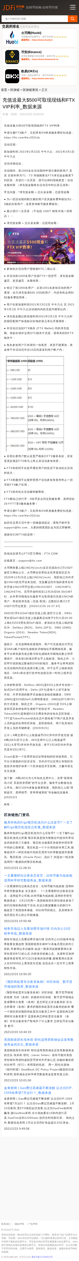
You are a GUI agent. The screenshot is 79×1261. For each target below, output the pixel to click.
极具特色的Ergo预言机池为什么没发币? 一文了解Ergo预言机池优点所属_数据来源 (38, 825)
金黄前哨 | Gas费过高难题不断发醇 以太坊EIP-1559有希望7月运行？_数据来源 (38, 1090)
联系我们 (6, 1224)
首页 (4, 89)
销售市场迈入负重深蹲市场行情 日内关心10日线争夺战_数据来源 (37, 931)
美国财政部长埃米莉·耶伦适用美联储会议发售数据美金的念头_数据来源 (39, 1042)
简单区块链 (25, 1257)
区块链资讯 (30, 89)
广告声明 (32, 1224)
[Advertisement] (39, 1177)
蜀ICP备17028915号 (42, 1257)
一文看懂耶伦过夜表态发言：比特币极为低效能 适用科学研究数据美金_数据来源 (38, 878)
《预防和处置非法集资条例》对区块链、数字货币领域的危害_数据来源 (38, 984)
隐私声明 (19, 1224)
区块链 (15, 89)
